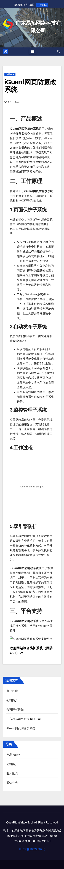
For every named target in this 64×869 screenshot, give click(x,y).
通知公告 (12, 782)
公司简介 (12, 700)
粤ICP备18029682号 (32, 849)
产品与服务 (10, 74)
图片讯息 (12, 773)
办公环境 (12, 690)
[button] (58, 51)
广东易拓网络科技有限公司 (23, 718)
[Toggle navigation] (33, 51)
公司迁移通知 (15, 709)
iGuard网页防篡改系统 (20, 728)
